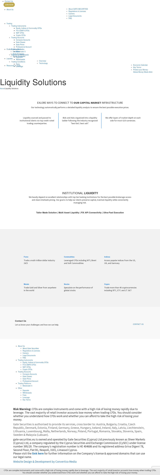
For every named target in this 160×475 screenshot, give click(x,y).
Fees (18, 64)
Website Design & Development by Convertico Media (45, 461)
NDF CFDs (20, 33)
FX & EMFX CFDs (22, 30)
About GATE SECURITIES (78, 9)
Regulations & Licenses (77, 11)
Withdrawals (20, 59)
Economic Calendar (140, 65)
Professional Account (24, 47)
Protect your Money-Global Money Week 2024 (142, 70)
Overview (16, 51)
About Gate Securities (31, 348)
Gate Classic (20, 42)
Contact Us (9, 1)
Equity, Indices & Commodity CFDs (29, 28)
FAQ (70, 18)
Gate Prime (20, 44)
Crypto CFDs (21, 35)
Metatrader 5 (27, 386)
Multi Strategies (18, 54)
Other (20, 388)
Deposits (26, 390)
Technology (43, 63)
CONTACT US (138, 324)
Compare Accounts (23, 40)
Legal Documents (75, 16)
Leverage (26, 397)
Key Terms (137, 67)
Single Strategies (19, 56)
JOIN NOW (9, 5)
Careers (71, 13)
